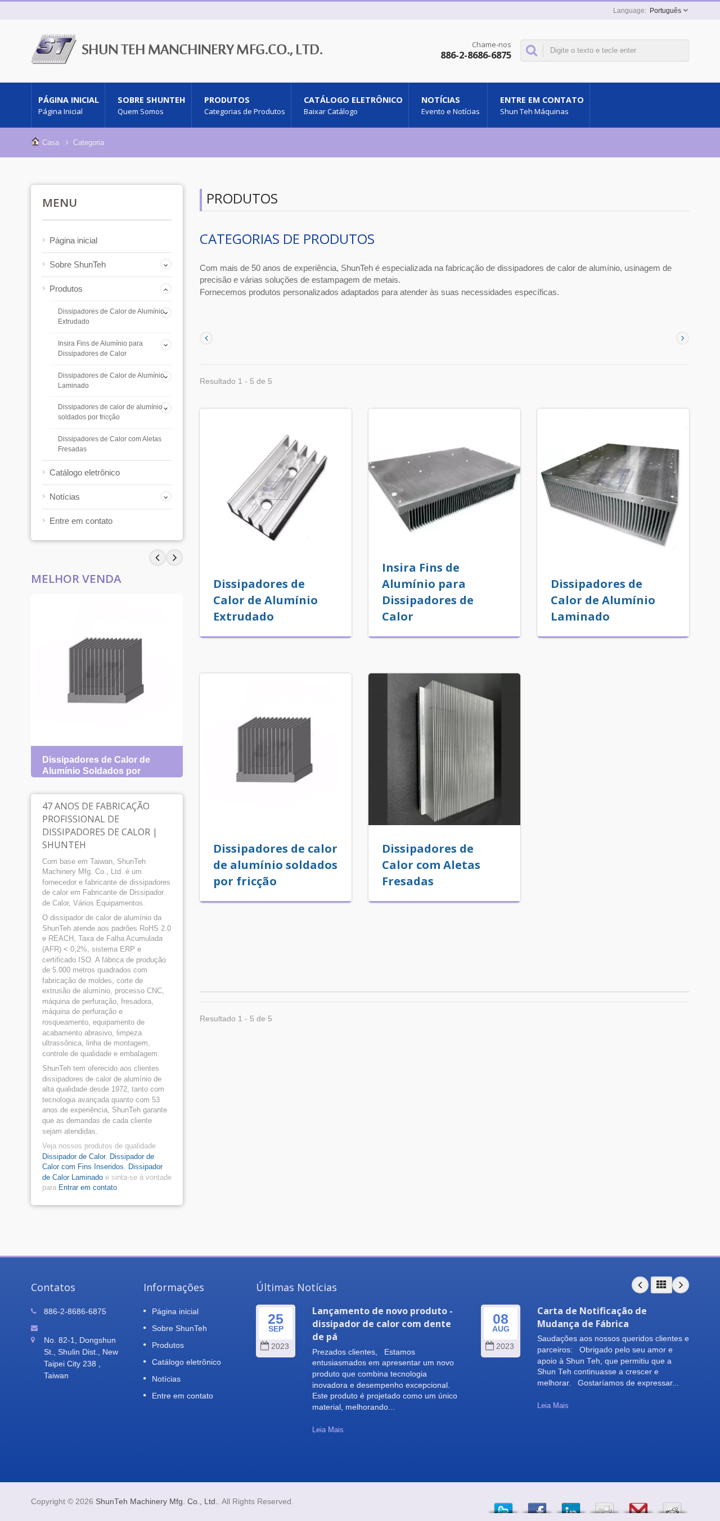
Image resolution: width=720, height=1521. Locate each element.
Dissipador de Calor (73, 1156)
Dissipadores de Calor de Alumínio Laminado (111, 381)
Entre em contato (542, 105)
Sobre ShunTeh (152, 105)
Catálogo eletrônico (353, 105)
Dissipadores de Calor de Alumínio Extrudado (111, 316)
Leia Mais (328, 1429)
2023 (280, 1346)
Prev (174, 557)
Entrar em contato (87, 1187)
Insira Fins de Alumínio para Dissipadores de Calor (100, 348)
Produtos (244, 105)
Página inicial (68, 105)
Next (157, 557)
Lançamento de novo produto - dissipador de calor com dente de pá (382, 1324)
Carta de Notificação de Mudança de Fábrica (592, 1317)
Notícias (450, 105)
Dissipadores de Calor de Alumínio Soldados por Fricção (96, 771)
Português (665, 11)
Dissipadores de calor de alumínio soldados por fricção (110, 412)
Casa (50, 142)
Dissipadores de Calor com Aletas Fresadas (109, 444)
